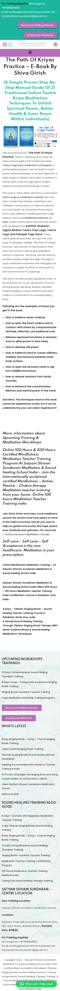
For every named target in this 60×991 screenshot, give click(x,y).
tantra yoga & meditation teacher (23, 197)
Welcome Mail (10, 794)
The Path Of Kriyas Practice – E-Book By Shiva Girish (30, 66)
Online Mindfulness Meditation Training (26, 564)
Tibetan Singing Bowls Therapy (32, 625)
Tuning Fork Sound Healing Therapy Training (27, 880)
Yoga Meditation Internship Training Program (28, 697)
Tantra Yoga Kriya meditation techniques (27, 165)
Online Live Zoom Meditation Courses (27, 534)
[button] (36, 984)
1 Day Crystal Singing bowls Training (22, 749)
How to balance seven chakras (25, 317)
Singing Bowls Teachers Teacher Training (26, 692)
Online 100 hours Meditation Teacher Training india (26, 499)
